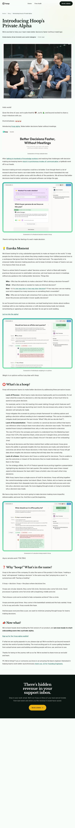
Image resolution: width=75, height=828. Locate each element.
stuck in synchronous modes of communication (40, 161)
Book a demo (66, 3)
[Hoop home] (5, 3)
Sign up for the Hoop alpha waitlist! (15, 636)
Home (30, 3)
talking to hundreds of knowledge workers (22, 159)
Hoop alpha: (15, 126)
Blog (9, 13)
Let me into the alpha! (10, 314)
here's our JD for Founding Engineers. (49, 664)
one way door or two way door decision (30, 288)
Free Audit (38, 3)
